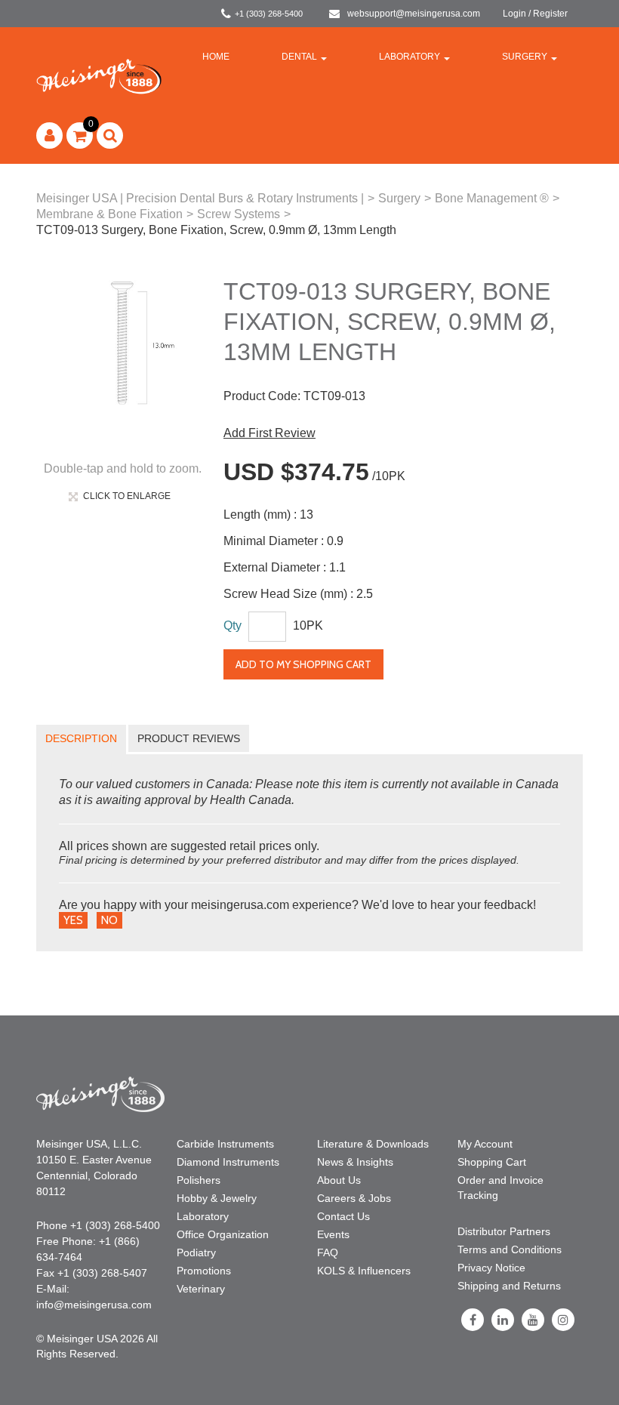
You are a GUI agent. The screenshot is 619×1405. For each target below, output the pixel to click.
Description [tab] (81, 738)
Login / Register (535, 13)
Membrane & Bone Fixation (109, 214)
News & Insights (355, 1162)
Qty (232, 625)
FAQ (327, 1252)
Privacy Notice (491, 1268)
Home (215, 56)
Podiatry (196, 1252)
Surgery (524, 56)
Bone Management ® (492, 198)
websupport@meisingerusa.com (413, 13)
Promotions (204, 1271)
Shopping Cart (491, 1162)
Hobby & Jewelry (217, 1198)
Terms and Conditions (509, 1249)
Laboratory (409, 56)
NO (109, 920)
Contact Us (343, 1216)
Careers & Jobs (354, 1198)
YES (73, 920)
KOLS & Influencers (364, 1271)
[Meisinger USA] (99, 75)
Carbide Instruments (225, 1144)
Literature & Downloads (373, 1144)
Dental (299, 56)
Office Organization (223, 1234)
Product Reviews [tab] (188, 738)
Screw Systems (238, 214)
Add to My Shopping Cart (303, 664)
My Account (485, 1144)
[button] (79, 135)
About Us (339, 1180)
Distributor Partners (503, 1231)
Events (333, 1234)
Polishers (198, 1180)
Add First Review (269, 433)
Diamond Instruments (228, 1162)
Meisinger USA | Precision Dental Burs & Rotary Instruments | (200, 198)
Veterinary (201, 1289)
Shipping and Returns (509, 1286)
